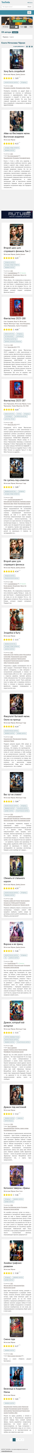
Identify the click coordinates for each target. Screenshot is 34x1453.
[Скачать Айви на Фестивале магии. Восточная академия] (16, 121)
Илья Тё (16, 321)
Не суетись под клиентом (16, 480)
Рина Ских (19, 1191)
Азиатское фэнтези (9, 649)
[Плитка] (27, 47)
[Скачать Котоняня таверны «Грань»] (16, 1175)
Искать (29, 6)
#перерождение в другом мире (19, 656)
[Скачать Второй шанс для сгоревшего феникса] (16, 548)
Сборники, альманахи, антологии (13, 341)
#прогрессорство (24, 904)
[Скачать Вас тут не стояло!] (16, 782)
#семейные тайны (12, 1412)
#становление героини (13, 662)
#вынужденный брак (9, 1128)
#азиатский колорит (9, 965)
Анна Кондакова (25, 323)
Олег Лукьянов (8, 321)
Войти (31, 2)
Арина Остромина (21, 326)
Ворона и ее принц (13, 944)
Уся (5, 958)
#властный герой (8, 501)
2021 (11, 1353)
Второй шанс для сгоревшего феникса (14, 563)
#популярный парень (24, 158)
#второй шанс (16, 275)
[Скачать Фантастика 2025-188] (16, 307)
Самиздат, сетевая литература (12, 148)
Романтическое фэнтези (22, 811)
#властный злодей (18, 965)
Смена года (9, 1339)
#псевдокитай (7, 660)
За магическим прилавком (14, 499)
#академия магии (8, 158)
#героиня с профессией (10, 900)
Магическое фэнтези (22, 808)
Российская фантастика (11, 339)
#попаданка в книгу (21, 88)
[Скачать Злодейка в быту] (16, 619)
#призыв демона (21, 658)
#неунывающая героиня (24, 503)
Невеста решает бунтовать (14, 1355)
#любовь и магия (18, 654)
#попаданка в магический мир (11, 967)
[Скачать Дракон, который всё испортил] (16, 1010)
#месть (22, 275)
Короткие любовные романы (12, 1037)
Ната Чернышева (9, 404)
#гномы (18, 900)
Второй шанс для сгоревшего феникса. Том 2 (17, 249)
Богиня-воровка (12, 963)
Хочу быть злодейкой (14, 71)
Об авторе (5, 26)
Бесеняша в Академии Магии (15, 1390)
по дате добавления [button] (18, 46)
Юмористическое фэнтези (11, 82)
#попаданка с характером (10, 658)
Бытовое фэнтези (21, 733)
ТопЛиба (5, 2)
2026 (11, 86)
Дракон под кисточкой (15, 1107)
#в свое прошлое (8, 275)
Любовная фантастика (10, 491)
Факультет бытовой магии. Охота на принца (17, 718)
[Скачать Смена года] (16, 1326)
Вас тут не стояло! (12, 794)
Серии (23, 27)
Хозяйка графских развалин (12, 1264)
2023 (11, 1283)
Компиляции (19, 336)
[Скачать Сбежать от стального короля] (16, 865)
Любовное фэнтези (9, 150)
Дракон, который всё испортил (14, 1024)
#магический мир (22, 1049)
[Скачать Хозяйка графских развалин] (16, 1250)
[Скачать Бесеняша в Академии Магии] (16, 1376)
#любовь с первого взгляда (21, 1128)
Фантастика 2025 (12, 347)
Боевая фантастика (9, 333)
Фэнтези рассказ (9, 1120)
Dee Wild (26, 406)
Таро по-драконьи (12, 1047)
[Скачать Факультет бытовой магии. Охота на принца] (16, 704)
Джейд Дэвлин (20, 74)
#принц (12, 741)
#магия (15, 503)
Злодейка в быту (12, 632)
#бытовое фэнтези (8, 1285)
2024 (11, 814)
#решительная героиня (17, 660)
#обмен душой (15, 902)
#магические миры (8, 503)
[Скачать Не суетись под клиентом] (16, 467)
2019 (11, 898)
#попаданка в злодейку (9, 88)
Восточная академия (13, 156)
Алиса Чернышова (9, 326)
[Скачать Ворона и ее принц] (16, 931)
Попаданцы (24, 82)
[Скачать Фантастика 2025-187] (16, 389)
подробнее (15, 32)
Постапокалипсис (9, 336)
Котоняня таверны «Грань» (17, 1188)
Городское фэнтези (10, 262)
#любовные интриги (25, 501)
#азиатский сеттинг (9, 654)
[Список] (29, 47)
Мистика (19, 414)
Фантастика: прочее (10, 419)
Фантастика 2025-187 (15, 400)
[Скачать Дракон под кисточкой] (16, 1094)
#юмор (28, 88)
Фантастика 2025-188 (15, 318)
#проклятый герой (17, 1410)
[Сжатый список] (32, 47)
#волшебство (16, 501)
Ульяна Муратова (17, 406)
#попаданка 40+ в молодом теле (12, 904)
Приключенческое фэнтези (11, 578)
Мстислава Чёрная (21, 18)
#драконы (6, 1049)
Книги (14, 27)
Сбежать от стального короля (14, 880)
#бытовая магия (17, 739)
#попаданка (16, 158)
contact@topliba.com (6, 1451)
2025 (11, 154)
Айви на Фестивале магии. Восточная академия (17, 135)
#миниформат (7, 1051)
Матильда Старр (14, 323)
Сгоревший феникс (12, 273)
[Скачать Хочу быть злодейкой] (16, 59)
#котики (6, 1207)
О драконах (20, 1118)
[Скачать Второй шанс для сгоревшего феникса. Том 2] (16, 234)
